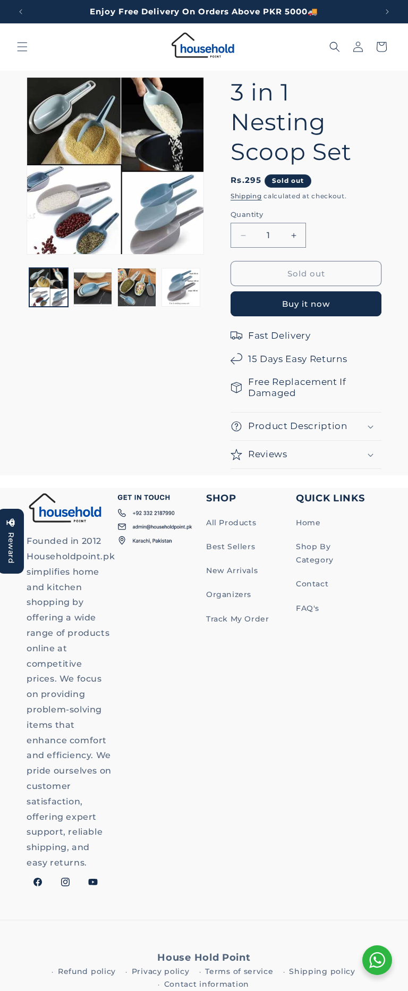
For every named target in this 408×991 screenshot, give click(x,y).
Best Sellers (230, 546)
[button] (22, 46)
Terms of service (239, 971)
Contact (312, 584)
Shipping (246, 196)
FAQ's (307, 608)
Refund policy (87, 971)
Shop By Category (315, 553)
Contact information (206, 984)
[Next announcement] (387, 11)
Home (308, 522)
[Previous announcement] (20, 11)
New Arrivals (232, 570)
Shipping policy (322, 971)
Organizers (228, 594)
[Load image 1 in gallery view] (48, 287)
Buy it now (306, 304)
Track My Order (237, 619)
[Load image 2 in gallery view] (92, 287)
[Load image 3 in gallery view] (136, 287)
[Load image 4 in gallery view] (181, 287)
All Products (231, 522)
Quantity (247, 214)
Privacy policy (161, 971)
